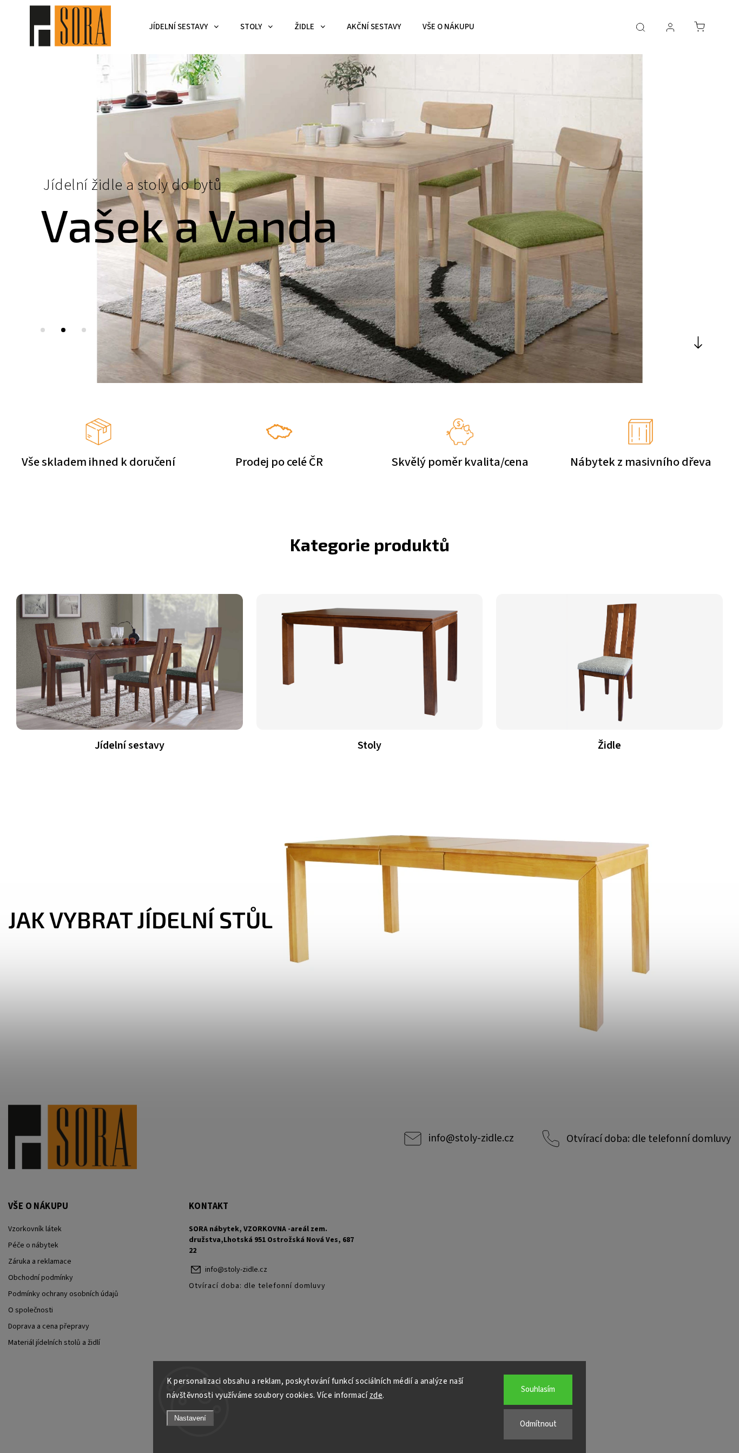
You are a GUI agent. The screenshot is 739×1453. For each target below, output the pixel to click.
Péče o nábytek (33, 1245)
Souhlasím (538, 1389)
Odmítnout (538, 1424)
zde (376, 1395)
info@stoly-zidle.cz (471, 1138)
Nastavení (190, 1418)
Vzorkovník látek (35, 1229)
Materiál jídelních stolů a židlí (54, 1342)
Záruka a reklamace (39, 1261)
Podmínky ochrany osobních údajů (63, 1294)
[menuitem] (184, 27)
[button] (24, 218)
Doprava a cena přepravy (48, 1326)
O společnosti (30, 1310)
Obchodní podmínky (40, 1277)
